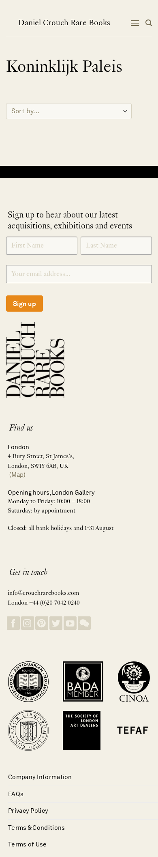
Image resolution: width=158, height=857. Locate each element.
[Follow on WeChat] (84, 623)
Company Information (40, 777)
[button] (135, 23)
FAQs (15, 794)
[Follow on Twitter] (55, 623)
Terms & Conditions (36, 827)
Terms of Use (27, 844)
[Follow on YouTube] (70, 623)
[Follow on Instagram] (27, 623)
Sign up (24, 304)
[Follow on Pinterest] (41, 623)
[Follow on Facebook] (13, 623)
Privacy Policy (28, 810)
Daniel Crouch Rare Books (64, 23)
